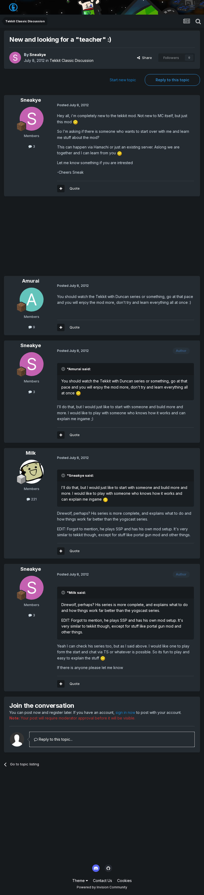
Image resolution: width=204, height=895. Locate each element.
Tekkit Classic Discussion (72, 60)
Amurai (30, 281)
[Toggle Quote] (63, 369)
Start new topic (123, 80)
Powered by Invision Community (102, 887)
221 (33, 499)
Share (146, 58)
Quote (75, 188)
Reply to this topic (172, 80)
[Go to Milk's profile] (32, 472)
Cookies (124, 880)
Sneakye (37, 54)
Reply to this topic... (55, 739)
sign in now (125, 712)
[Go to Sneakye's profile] (15, 57)
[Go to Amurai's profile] (32, 300)
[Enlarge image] (75, 122)
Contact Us (102, 880)
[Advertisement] (66, 239)
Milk (31, 453)
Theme (79, 880)
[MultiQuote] (61, 188)
